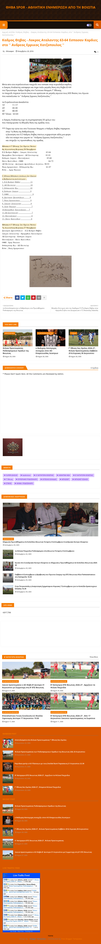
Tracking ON (28, 931)
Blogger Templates (38, 939)
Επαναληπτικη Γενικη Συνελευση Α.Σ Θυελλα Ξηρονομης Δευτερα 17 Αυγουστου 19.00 (22, 717)
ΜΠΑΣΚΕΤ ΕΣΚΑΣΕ (81, 479)
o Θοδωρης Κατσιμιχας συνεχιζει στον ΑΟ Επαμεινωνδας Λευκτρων (47, 350)
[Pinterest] (33, 297)
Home (50, 935)
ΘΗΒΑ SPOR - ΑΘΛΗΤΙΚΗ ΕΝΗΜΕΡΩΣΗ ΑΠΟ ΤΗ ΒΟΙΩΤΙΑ (50, 7)
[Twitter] (22, 297)
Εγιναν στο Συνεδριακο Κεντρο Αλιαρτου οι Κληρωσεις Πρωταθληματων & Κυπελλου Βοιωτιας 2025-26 (56, 564)
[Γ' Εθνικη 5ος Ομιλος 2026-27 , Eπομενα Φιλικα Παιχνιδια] (8, 790)
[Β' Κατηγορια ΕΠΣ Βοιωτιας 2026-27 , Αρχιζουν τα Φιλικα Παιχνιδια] (8, 778)
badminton (27, 475)
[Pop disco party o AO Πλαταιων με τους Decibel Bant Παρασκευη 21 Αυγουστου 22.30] (8, 766)
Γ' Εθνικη (9, 479)
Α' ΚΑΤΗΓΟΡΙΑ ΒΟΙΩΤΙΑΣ (45, 475)
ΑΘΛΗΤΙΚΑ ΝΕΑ (64, 475)
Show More (94, 657)
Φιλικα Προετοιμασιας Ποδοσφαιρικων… (21, 886)
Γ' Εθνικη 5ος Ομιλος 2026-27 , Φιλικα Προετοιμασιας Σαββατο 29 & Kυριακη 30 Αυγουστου (83, 350)
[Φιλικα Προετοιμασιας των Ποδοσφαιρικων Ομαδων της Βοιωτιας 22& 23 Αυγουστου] (8, 755)
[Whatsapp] (28, 297)
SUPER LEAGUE (11, 475)
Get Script (13, 931)
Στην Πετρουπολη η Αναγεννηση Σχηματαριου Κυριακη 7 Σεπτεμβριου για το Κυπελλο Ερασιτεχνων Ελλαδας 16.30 (56, 587)
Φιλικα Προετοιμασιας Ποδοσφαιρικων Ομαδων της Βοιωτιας (16, 350)
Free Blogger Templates (71, 939)
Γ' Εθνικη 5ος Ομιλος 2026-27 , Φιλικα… (21, 880)
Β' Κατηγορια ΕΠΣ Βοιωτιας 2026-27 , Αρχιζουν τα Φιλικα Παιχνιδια (72, 686)
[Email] (38, 297)
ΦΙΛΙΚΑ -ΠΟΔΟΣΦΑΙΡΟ (25, 483)
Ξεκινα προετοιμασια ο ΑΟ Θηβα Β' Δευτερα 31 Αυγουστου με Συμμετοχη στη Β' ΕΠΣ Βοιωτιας (23, 686)
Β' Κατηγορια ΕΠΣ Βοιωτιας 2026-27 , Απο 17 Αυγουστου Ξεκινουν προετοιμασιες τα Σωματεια (72, 717)
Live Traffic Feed (21, 875)
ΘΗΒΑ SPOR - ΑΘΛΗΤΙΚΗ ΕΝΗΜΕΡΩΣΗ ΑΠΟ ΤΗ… (20, 891)
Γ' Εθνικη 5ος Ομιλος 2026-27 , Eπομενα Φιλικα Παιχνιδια (38, 787)
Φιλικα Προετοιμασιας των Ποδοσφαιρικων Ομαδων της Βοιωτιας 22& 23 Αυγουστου (50, 752)
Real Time (21, 931)
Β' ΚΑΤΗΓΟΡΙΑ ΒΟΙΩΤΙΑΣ (84, 475)
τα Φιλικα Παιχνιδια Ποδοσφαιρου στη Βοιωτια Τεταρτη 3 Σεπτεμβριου (44, 551)
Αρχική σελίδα (8, 32)
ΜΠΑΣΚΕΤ (65, 479)
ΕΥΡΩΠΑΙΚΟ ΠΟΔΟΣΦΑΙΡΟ (27, 479)
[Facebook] (17, 297)
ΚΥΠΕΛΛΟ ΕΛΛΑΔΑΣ (49, 479)
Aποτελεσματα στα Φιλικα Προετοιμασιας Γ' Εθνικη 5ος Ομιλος (40, 740)
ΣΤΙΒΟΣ (8, 483)
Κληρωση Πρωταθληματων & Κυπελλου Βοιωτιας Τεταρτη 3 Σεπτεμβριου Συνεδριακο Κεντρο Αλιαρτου (45, 542)
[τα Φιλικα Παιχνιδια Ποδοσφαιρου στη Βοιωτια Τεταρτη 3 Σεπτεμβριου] (8, 554)
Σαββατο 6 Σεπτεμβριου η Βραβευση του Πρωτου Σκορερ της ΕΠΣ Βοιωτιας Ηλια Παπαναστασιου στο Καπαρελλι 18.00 (55, 575)
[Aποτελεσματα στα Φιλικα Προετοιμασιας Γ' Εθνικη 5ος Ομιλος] (8, 743)
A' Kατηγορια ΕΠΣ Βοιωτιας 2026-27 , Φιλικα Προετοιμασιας (39, 840)
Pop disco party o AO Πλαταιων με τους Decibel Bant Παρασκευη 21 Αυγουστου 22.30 (49, 763)
